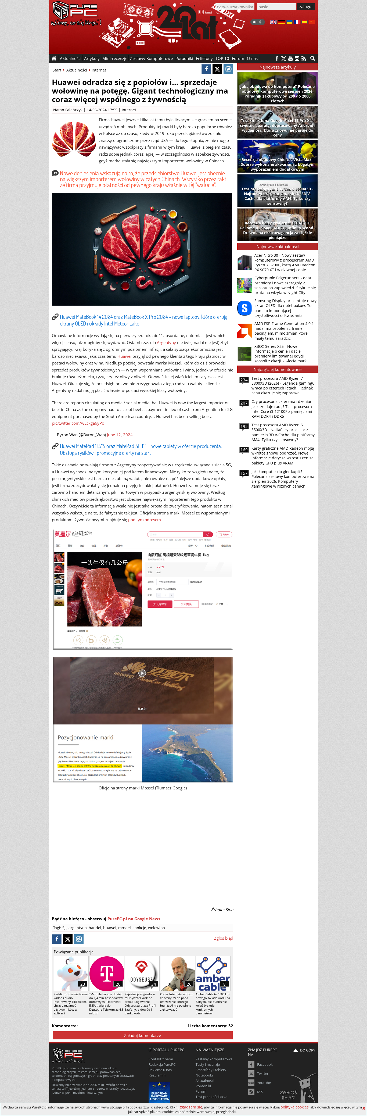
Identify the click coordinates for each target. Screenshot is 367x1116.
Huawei (124, 356)
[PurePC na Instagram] (297, 58)
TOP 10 (222, 58)
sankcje (139, 927)
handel (95, 927)
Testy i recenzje (208, 1064)
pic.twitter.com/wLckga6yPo (78, 423)
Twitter (262, 1073)
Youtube (264, 1082)
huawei (109, 927)
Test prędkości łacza (211, 1096)
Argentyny (166, 342)
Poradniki (184, 58)
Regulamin (157, 1075)
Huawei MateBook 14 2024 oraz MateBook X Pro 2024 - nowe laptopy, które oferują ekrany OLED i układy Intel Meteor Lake (144, 320)
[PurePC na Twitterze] (283, 58)
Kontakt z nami (161, 1059)
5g (64, 927)
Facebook (265, 1064)
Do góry (307, 1050)
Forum (238, 58)
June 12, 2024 (120, 434)
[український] (289, 22)
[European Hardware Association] (160, 1092)
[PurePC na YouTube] (290, 58)
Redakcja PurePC (162, 1064)
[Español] (304, 22)
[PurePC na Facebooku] (277, 58)
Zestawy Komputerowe (151, 58)
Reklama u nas (160, 1069)
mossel (124, 927)
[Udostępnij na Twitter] (217, 69)
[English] (273, 22)
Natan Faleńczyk (67, 109)
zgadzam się (191, 1107)
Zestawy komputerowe (214, 1059)
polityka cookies (294, 1107)
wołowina (156, 927)
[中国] (312, 22)
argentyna (78, 927)
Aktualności (76, 70)
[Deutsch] (281, 22)
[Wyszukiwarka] (313, 58)
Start (57, 70)
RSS (260, 1091)
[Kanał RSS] (303, 58)
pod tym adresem (144, 519)
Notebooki (204, 1075)
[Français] (297, 22)
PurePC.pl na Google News (133, 918)
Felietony (204, 58)
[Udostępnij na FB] (206, 69)
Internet (99, 70)
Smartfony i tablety (211, 1069)
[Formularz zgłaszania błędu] (299, 1090)
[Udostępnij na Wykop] (228, 69)
